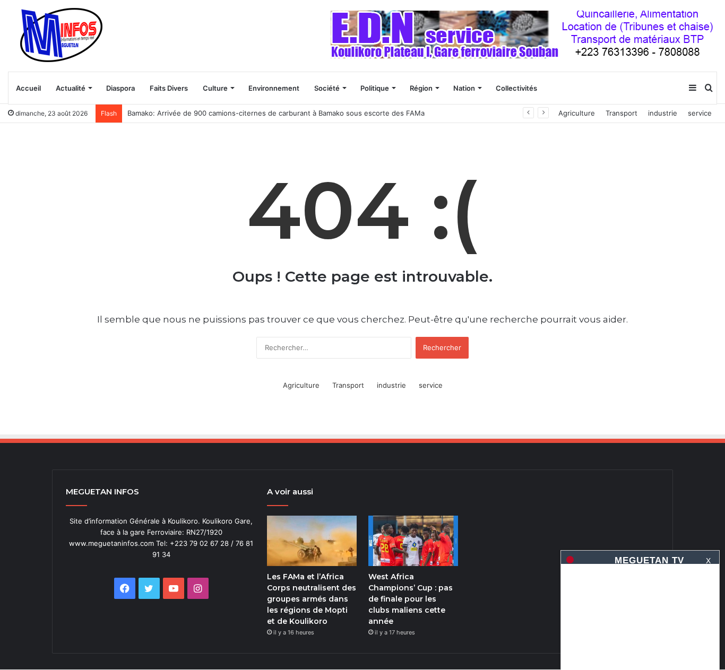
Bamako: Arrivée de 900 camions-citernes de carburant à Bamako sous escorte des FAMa (276, 113)
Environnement (273, 88)
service (700, 113)
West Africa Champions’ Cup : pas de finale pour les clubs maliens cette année (410, 599)
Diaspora (120, 88)
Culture (215, 88)
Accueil (28, 88)
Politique (374, 88)
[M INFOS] (67, 35)
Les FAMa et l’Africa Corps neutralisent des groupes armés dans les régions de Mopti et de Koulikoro (311, 599)
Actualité (70, 88)
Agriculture (576, 113)
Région (421, 88)
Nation (464, 88)
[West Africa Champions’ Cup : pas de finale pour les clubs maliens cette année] (413, 541)
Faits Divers (169, 88)
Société (327, 88)
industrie (662, 113)
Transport (621, 113)
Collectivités (516, 88)
